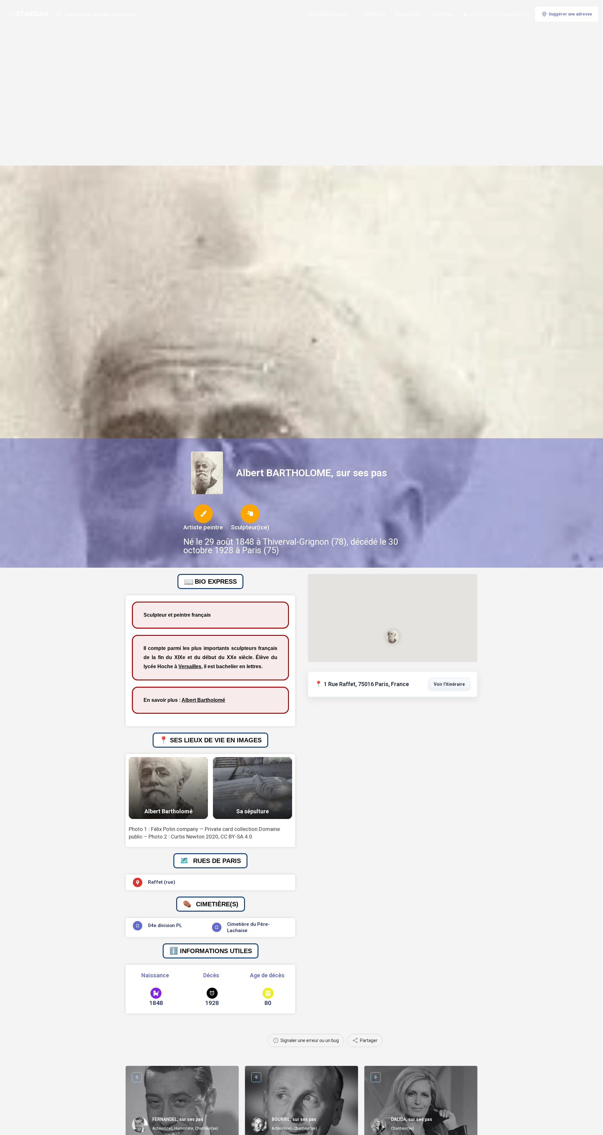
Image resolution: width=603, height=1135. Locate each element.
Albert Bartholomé (203, 700)
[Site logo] (28, 13)
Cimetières (442, 14)
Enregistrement (514, 14)
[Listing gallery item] (168, 788)
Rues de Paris (408, 14)
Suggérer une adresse (570, 14)
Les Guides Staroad (327, 14)
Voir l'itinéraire (449, 684)
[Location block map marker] (392, 636)
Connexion (481, 14)
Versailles (189, 666)
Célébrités (375, 14)
